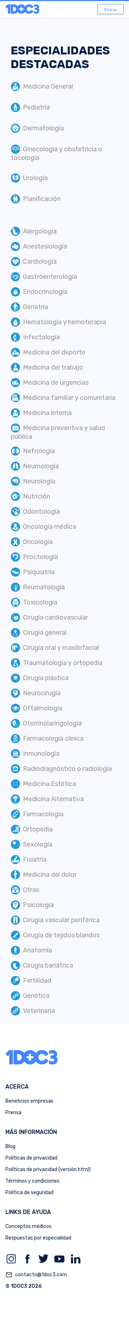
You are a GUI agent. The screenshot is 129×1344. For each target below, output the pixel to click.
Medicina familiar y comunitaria (69, 398)
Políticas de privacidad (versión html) (48, 1169)
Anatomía (37, 950)
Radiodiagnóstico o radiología (67, 769)
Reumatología (44, 587)
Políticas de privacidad (31, 1158)
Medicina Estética (49, 784)
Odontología (41, 511)
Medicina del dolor (50, 875)
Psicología (38, 905)
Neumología (41, 466)
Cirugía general (45, 633)
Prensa (13, 1112)
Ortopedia (38, 829)
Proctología (40, 557)
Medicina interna (47, 413)
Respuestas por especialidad (38, 1238)
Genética (36, 996)
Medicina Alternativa (53, 799)
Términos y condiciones (32, 1181)
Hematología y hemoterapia (64, 322)
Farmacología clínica (53, 738)
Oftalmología (42, 708)
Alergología (40, 231)
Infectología (41, 337)
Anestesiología (45, 246)
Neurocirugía (42, 693)
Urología (35, 178)
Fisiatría (35, 859)
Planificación (42, 199)
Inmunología (41, 754)
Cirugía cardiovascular (55, 617)
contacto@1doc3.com (36, 1274)
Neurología (39, 481)
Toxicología (40, 602)
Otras (31, 890)
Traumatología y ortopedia (62, 663)
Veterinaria (39, 1011)
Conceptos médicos (28, 1226)
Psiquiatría (38, 572)
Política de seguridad (29, 1192)
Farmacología (43, 814)
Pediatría (36, 107)
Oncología (38, 542)
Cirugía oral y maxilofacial (61, 648)
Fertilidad (37, 980)
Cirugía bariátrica (48, 965)
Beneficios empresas (29, 1101)
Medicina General (48, 86)
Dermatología (43, 128)
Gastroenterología (50, 277)
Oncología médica (49, 527)
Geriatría (35, 307)
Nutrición (36, 496)
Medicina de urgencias (56, 383)
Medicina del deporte (54, 352)
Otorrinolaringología (52, 723)
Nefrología (39, 451)
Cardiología (40, 261)
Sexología (37, 844)
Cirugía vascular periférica (61, 920)
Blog (10, 1146)
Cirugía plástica (45, 678)
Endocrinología (45, 292)
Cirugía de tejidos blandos (61, 935)
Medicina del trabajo (53, 367)
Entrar (110, 9)
